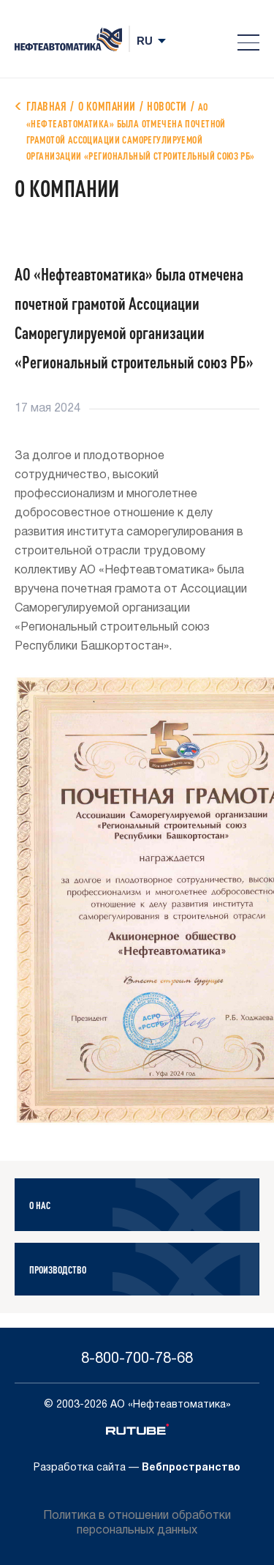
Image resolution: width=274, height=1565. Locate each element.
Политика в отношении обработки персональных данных (137, 1523)
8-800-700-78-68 (137, 1359)
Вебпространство (191, 1468)
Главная (46, 106)
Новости (166, 106)
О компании (107, 106)
